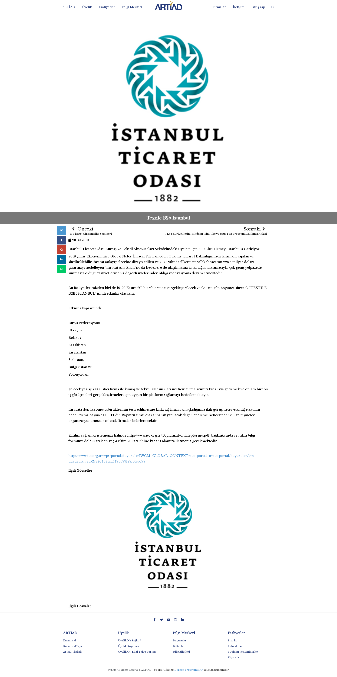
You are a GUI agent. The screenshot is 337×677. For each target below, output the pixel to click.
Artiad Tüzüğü (72, 651)
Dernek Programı (186, 669)
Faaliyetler (107, 7)
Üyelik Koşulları (128, 646)
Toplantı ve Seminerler (243, 651)
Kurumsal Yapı (72, 646)
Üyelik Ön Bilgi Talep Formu (137, 651)
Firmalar (219, 7)
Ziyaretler (234, 657)
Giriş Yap (258, 7)
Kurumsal (69, 640)
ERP (200, 669)
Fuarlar (233, 640)
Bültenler (179, 646)
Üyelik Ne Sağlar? (129, 640)
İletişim (239, 7)
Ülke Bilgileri (181, 651)
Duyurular (179, 640)
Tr (273, 7)
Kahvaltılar (235, 646)
